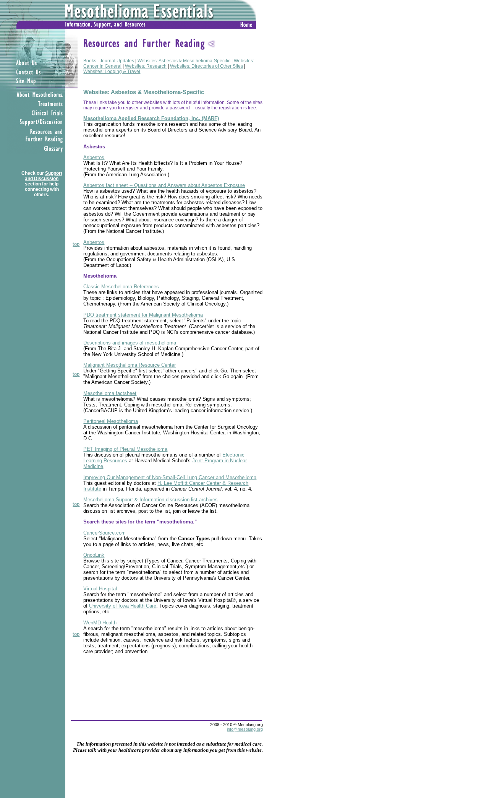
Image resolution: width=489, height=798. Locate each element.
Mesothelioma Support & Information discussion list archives (150, 499)
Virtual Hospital (100, 589)
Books (89, 60)
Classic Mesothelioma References (121, 286)
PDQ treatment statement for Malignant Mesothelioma (143, 315)
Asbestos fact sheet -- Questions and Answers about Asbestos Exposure (164, 185)
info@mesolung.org (245, 729)
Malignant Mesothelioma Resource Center (129, 365)
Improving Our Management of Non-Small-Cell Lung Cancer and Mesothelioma (169, 477)
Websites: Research (146, 66)
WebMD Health (100, 623)
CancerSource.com (104, 533)
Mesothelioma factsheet (109, 393)
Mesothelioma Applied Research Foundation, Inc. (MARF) (151, 118)
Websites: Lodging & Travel (111, 71)
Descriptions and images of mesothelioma (129, 343)
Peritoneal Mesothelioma (110, 421)
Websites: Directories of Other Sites (206, 66)
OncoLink (93, 555)
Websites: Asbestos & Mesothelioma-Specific (184, 60)
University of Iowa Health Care (122, 606)
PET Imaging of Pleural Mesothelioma (125, 449)
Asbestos (93, 157)
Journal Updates (117, 60)
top (76, 244)
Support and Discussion (43, 176)
